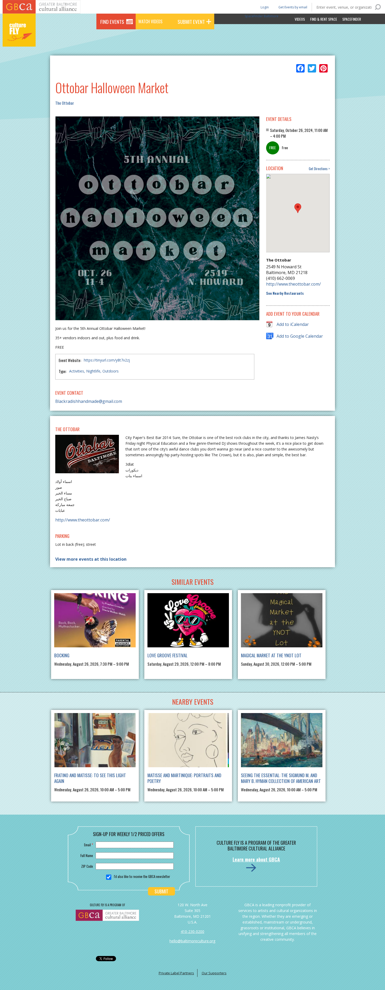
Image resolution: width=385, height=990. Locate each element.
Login (264, 7)
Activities (76, 371)
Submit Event (191, 21)
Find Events (112, 21)
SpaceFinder (351, 19)
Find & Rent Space (323, 19)
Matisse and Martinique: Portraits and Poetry (184, 778)
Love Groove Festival (167, 655)
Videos (300, 19)
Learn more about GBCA (256, 859)
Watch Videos (150, 21)
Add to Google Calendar (300, 336)
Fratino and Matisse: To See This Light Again (90, 778)
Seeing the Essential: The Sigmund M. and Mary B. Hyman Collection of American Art (281, 778)
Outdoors (110, 371)
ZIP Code (87, 866)
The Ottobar (64, 103)
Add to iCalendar (293, 324)
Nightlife (93, 371)
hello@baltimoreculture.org (192, 940)
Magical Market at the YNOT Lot (271, 655)
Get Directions (318, 168)
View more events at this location (90, 559)
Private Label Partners (176, 973)
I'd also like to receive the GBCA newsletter (142, 876)
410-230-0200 (192, 931)
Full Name (86, 855)
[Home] (19, 39)
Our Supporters (214, 973)
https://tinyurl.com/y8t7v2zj (107, 360)
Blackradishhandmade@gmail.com (88, 401)
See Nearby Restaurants (285, 293)
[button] (297, 208)
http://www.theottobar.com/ (293, 284)
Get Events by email (292, 7)
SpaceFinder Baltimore (261, 16)
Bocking (61, 655)
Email (88, 844)
